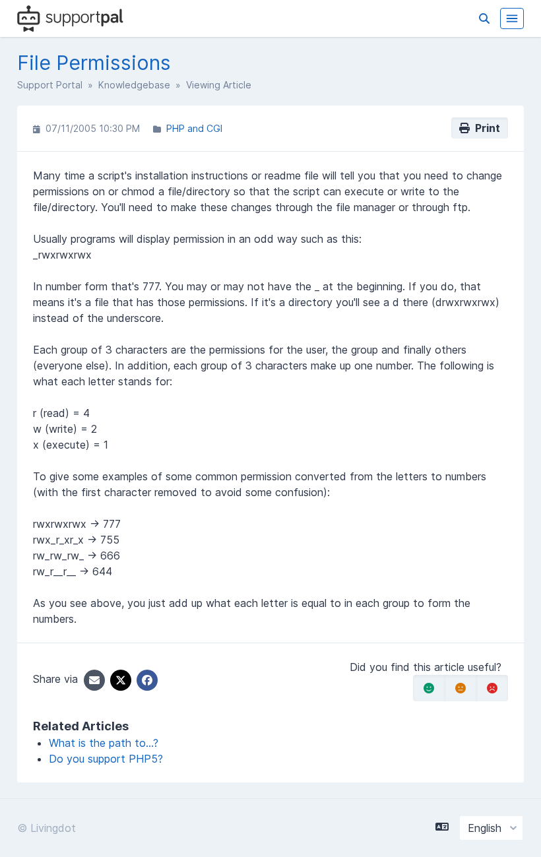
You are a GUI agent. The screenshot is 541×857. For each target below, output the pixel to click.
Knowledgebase (134, 84)
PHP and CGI (194, 128)
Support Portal (49, 84)
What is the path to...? (103, 742)
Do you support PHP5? (106, 758)
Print (485, 128)
